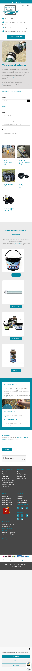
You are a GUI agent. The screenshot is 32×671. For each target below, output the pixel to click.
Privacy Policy (18, 669)
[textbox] (16, 116)
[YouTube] (22, 519)
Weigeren (16, 661)
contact (19, 500)
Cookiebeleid (12, 669)
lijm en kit (15, 77)
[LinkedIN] (27, 515)
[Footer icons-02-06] (27, 508)
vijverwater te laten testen (7, 538)
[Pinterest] (18, 519)
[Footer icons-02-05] (22, 508)
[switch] (28, 669)
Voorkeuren (16, 665)
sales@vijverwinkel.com (7, 84)
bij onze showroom (22, 505)
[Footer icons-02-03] (18, 508)
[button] (29, 649)
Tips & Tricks (17, 243)
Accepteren (16, 656)
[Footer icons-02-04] (22, 515)
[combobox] (16, 116)
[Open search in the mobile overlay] (23, 6)
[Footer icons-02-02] (18, 515)
